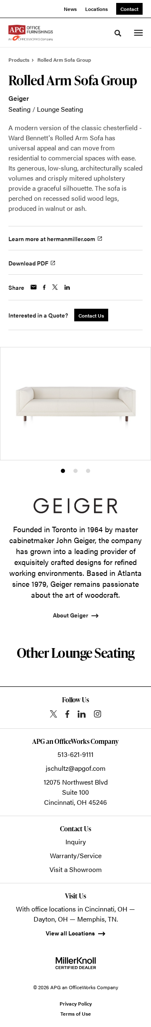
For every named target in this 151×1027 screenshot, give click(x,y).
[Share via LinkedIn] (67, 287)
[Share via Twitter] (55, 287)
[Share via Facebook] (44, 287)
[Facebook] (67, 714)
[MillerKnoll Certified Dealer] (75, 963)
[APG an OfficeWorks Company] (30, 33)
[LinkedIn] (82, 714)
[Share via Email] (33, 287)
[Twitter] (53, 713)
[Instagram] (97, 713)
